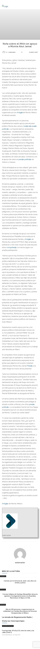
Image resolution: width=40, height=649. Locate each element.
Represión (20, 56)
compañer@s (12, 247)
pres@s (21, 159)
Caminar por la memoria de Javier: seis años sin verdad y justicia (20, 582)
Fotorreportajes (8, 626)
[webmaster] (4, 52)
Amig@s (20, 112)
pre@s (34, 126)
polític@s (5, 129)
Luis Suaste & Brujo (7, 634)
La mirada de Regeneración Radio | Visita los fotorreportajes (17, 619)
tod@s (26, 126)
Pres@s (30, 366)
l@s (30, 126)
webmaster (12, 52)
